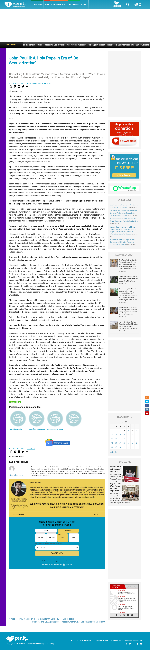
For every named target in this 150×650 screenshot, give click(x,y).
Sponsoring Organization (102, 640)
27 (116, 447)
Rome (47, 4)
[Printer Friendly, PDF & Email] (15, 402)
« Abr (112, 452)
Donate (84, 4)
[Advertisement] (75, 25)
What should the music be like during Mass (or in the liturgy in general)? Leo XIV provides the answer (128, 311)
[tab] (117, 586)
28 (120, 447)
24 (132, 443)
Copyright (128, 640)
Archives (47, 83)
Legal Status (118, 640)
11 (136, 435)
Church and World (59, 4)
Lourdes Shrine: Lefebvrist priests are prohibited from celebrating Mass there (128, 279)
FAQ (81, 640)
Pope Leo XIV (38, 4)
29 (124, 447)
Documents (74, 4)
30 (128, 447)
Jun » (116, 452)
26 (112, 447)
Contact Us (137, 640)
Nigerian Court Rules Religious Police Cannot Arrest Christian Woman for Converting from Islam (122, 242)
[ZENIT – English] (18, 4)
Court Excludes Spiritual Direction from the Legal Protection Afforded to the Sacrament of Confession (123, 213)
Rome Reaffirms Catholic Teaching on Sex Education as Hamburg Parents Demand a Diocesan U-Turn (128, 325)
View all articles (16, 475)
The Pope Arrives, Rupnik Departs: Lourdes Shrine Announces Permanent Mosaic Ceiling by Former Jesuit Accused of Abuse (127, 264)
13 (116, 439)
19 (112, 443)
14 (120, 439)
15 (124, 439)
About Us (74, 640)
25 (136, 443)
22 (124, 443)
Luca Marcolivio (34, 83)
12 (112, 439)
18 (136, 439)
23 (128, 443)
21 (120, 443)
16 (128, 439)
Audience (87, 640)
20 (116, 443)
